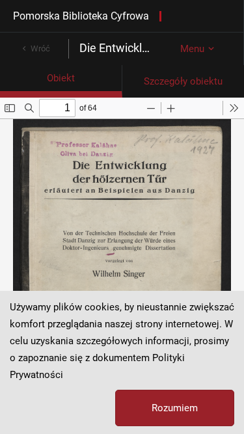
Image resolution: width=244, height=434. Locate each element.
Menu (192, 49)
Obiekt (61, 78)
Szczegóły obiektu (183, 81)
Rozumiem (175, 408)
